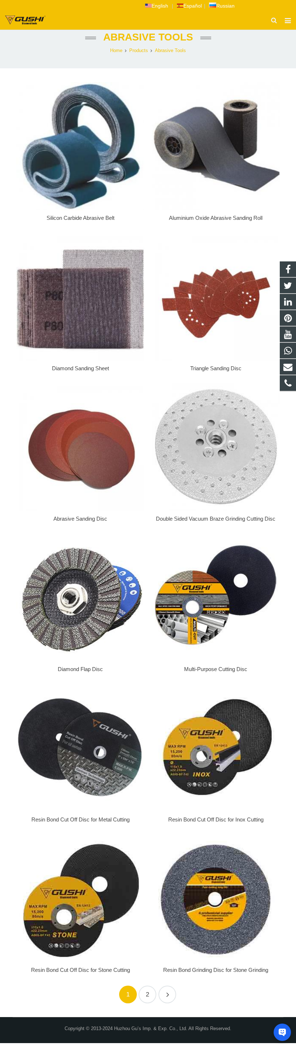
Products (138, 50)
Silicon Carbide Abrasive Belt (80, 218)
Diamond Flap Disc (80, 669)
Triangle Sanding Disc (215, 368)
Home (116, 50)
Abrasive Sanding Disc (80, 519)
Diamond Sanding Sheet (80, 368)
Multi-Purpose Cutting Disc (215, 669)
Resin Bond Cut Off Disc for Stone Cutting (80, 970)
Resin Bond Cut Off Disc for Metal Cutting (80, 819)
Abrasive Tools (148, 37)
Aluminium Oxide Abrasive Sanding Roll (215, 218)
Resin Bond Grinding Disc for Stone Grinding (215, 970)
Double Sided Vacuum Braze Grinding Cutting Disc (215, 519)
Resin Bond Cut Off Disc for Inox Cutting (216, 819)
